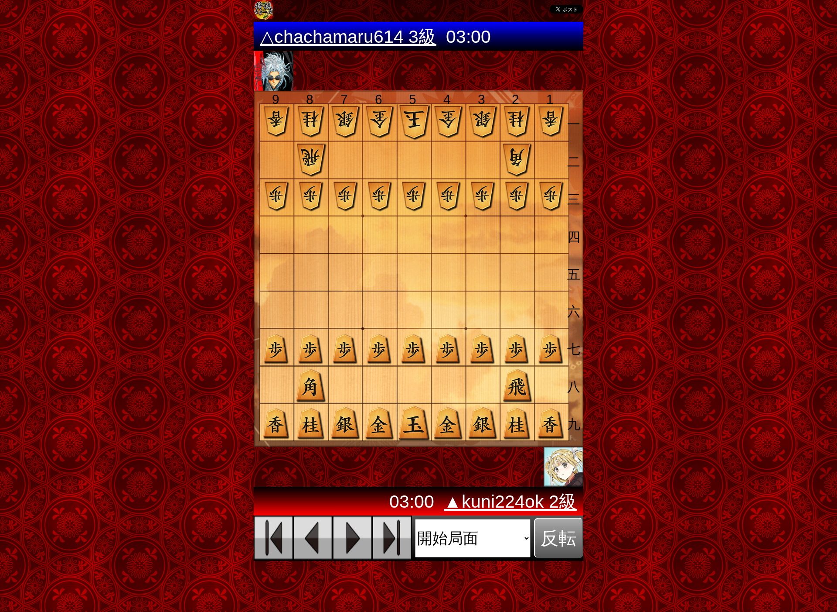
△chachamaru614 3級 (348, 37)
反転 (558, 538)
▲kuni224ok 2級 (510, 502)
